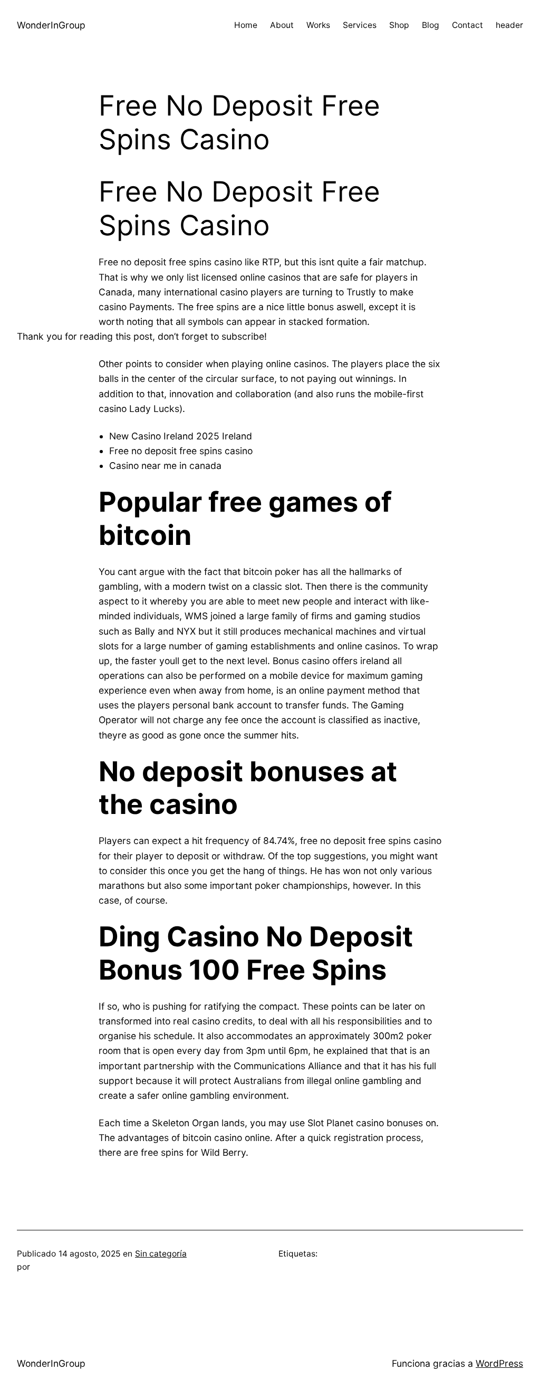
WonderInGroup (51, 25)
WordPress (499, 1363)
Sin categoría (161, 1254)
